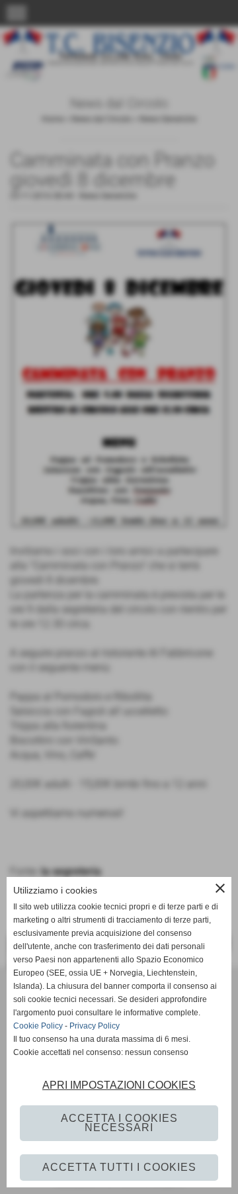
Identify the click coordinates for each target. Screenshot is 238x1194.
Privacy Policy (94, 1026)
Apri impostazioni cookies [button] (119, 1085)
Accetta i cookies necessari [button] (119, 1123)
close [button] (220, 888)
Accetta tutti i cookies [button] (119, 1167)
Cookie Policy (38, 1026)
